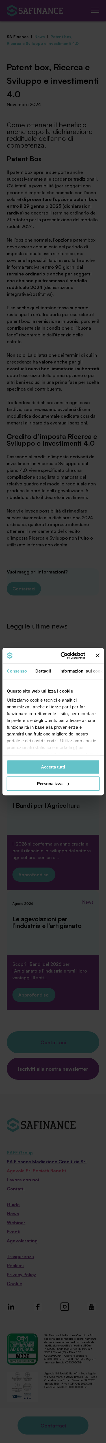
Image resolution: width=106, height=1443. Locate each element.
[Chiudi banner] (97, 656)
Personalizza (49, 783)
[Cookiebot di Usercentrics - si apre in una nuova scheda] (63, 655)
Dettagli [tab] (43, 671)
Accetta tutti (53, 767)
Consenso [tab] (17, 671)
